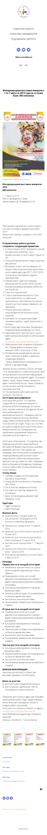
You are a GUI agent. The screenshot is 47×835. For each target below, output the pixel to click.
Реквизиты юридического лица (13, 771)
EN (20, 65)
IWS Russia (6, 761)
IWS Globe (6, 777)
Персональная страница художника (15, 809)
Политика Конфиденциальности (14, 781)
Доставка (6, 767)
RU (26, 65)
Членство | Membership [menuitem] (23, 34)
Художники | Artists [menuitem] (23, 39)
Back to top (23, 829)
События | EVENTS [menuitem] (23, 29)
